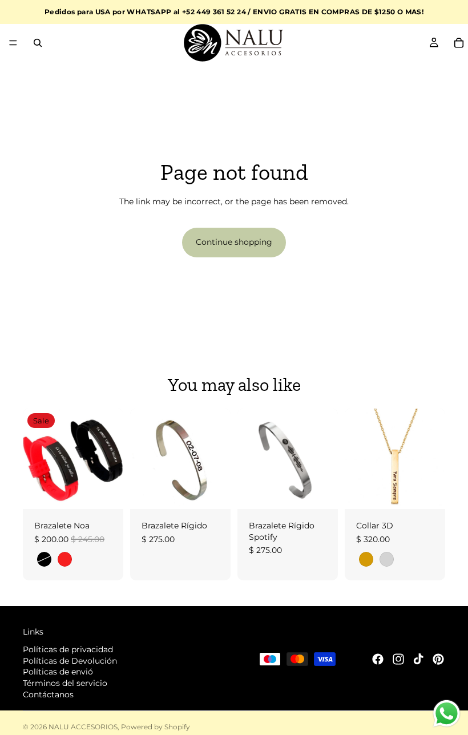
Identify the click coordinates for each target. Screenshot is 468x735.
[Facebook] (378, 659)
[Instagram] (398, 659)
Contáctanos (48, 694)
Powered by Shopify (155, 726)
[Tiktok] (418, 659)
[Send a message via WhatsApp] (446, 713)
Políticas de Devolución (70, 660)
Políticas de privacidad (68, 649)
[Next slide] (110, 458)
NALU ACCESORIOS (83, 726)
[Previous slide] (35, 458)
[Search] (37, 42)
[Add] (213, 491)
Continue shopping (234, 242)
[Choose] (105, 491)
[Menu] (13, 43)
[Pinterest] (438, 659)
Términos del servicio (65, 683)
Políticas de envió (58, 672)
